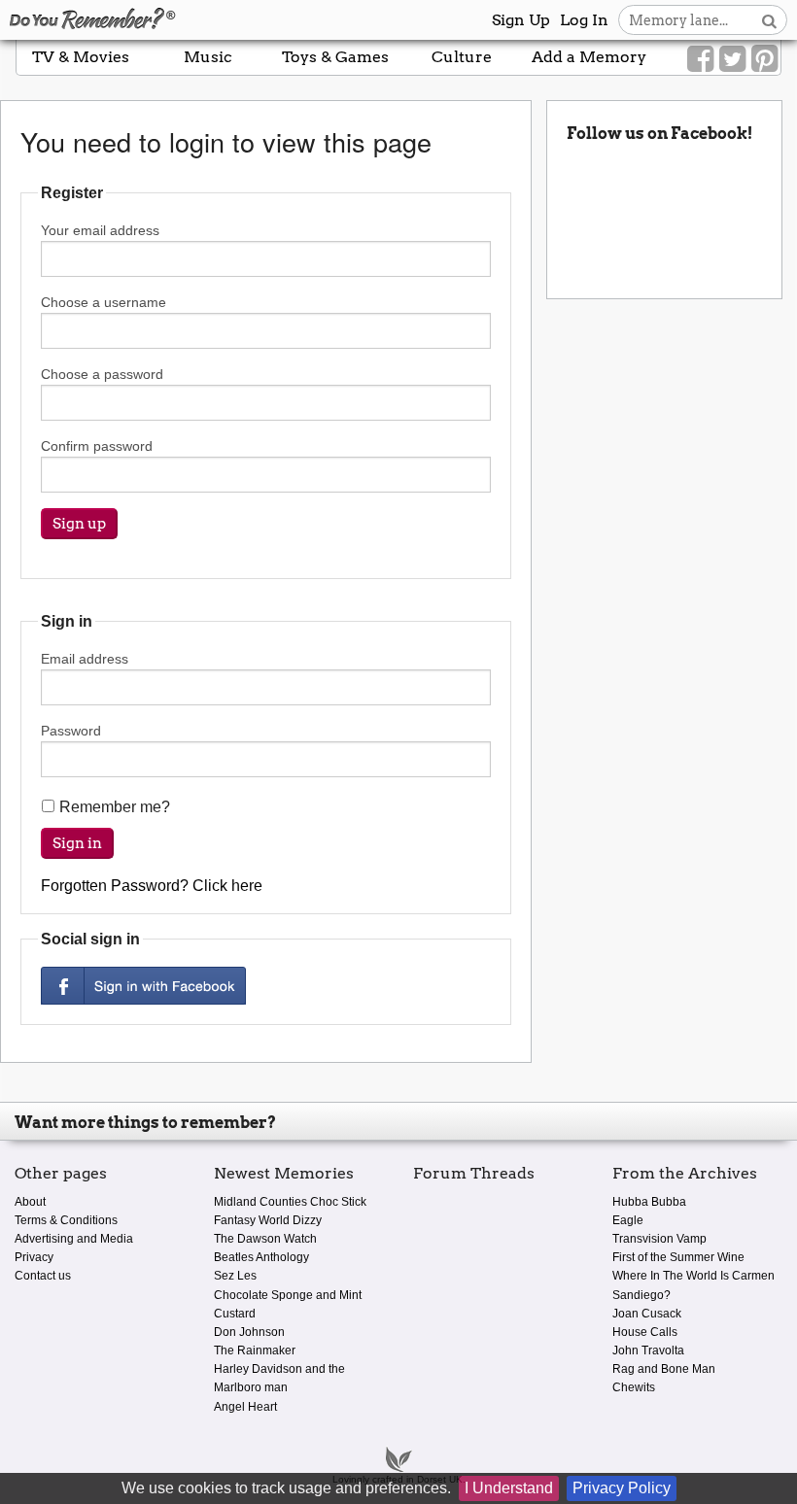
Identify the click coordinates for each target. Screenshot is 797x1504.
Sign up (79, 523)
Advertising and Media (74, 1239)
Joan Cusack (646, 1313)
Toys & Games (335, 57)
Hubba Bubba (649, 1202)
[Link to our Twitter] (732, 59)
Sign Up (521, 20)
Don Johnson (249, 1332)
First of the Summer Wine (678, 1257)
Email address (84, 659)
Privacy (34, 1257)
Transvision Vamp (659, 1239)
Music (208, 57)
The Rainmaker (254, 1350)
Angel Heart (245, 1407)
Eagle (627, 1220)
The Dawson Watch (265, 1239)
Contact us (43, 1275)
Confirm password (97, 446)
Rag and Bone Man (663, 1369)
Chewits (633, 1387)
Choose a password (102, 374)
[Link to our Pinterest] (764, 59)
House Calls (644, 1332)
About (30, 1202)
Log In (584, 20)
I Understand (509, 1488)
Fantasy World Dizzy (268, 1220)
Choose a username (103, 302)
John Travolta (648, 1350)
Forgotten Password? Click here (151, 885)
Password (71, 730)
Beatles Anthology (261, 1257)
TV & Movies (80, 57)
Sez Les (235, 1275)
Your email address (100, 230)
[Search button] (769, 20)
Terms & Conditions (66, 1220)
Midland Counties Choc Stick (290, 1202)
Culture (462, 57)
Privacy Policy (621, 1488)
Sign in (77, 843)
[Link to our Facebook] (700, 59)
